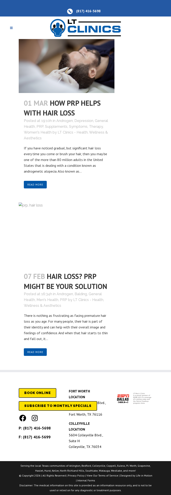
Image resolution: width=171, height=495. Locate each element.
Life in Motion (144, 475)
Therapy (96, 126)
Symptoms (78, 126)
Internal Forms (86, 480)
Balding (81, 294)
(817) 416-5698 (37, 428)
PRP (40, 126)
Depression (83, 121)
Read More (35, 184)
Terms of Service (108, 475)
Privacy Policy (76, 475)
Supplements (56, 126)
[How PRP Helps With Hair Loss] (66, 66)
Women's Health (38, 132)
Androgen (64, 121)
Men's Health (47, 300)
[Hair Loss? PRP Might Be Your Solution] (66, 234)
